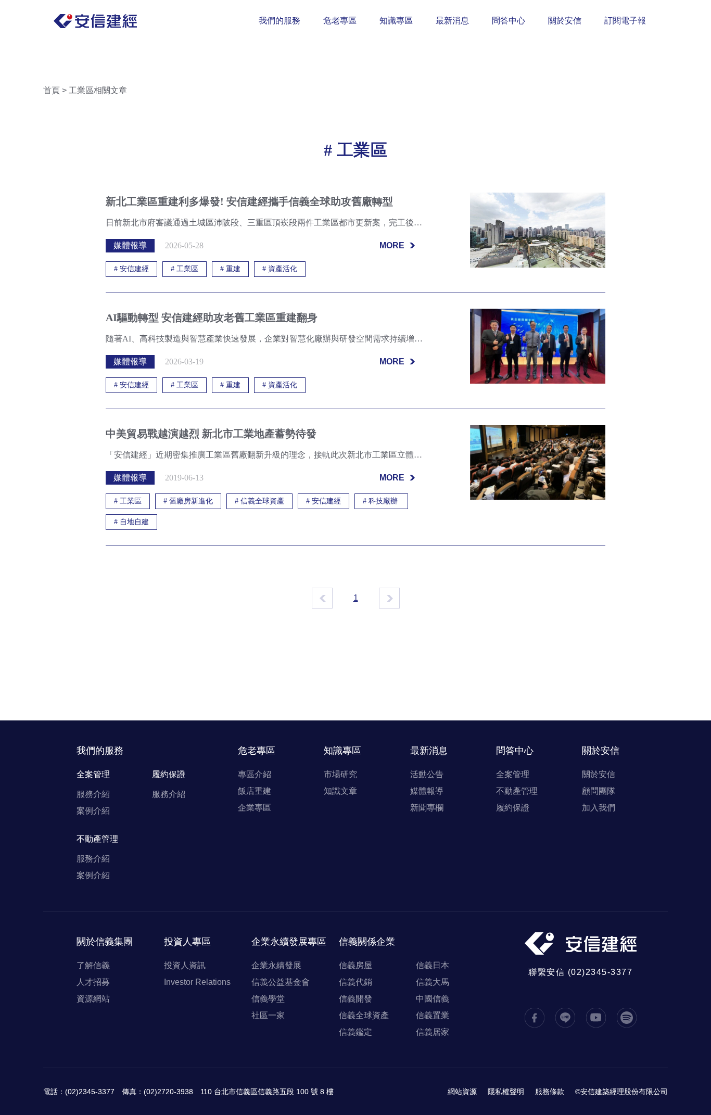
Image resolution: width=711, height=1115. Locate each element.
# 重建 (230, 269)
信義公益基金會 (280, 982)
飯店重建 (254, 791)
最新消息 (452, 20)
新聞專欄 (426, 807)
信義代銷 (355, 982)
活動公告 (426, 774)
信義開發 (355, 998)
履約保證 (168, 774)
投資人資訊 (185, 965)
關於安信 (564, 20)
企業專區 (254, 807)
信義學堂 (268, 998)
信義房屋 (355, 965)
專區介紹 (254, 774)
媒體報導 (426, 791)
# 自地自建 (131, 522)
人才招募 (93, 982)
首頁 (51, 90)
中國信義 (432, 998)
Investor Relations (197, 982)
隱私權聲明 (506, 1091)
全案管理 (93, 774)
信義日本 (432, 965)
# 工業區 (184, 269)
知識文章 (340, 791)
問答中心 (508, 20)
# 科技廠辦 (381, 501)
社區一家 (268, 1015)
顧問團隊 (598, 791)
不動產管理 (97, 838)
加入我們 (598, 807)
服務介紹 (93, 794)
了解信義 (93, 965)
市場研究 (340, 774)
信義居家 (432, 1032)
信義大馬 (432, 982)
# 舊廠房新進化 (188, 501)
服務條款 (549, 1091)
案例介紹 (93, 810)
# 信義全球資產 (259, 501)
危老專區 (340, 20)
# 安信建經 (131, 269)
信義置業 (432, 1015)
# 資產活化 (279, 269)
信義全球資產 (364, 1015)
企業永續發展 (276, 965)
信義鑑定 (355, 1032)
